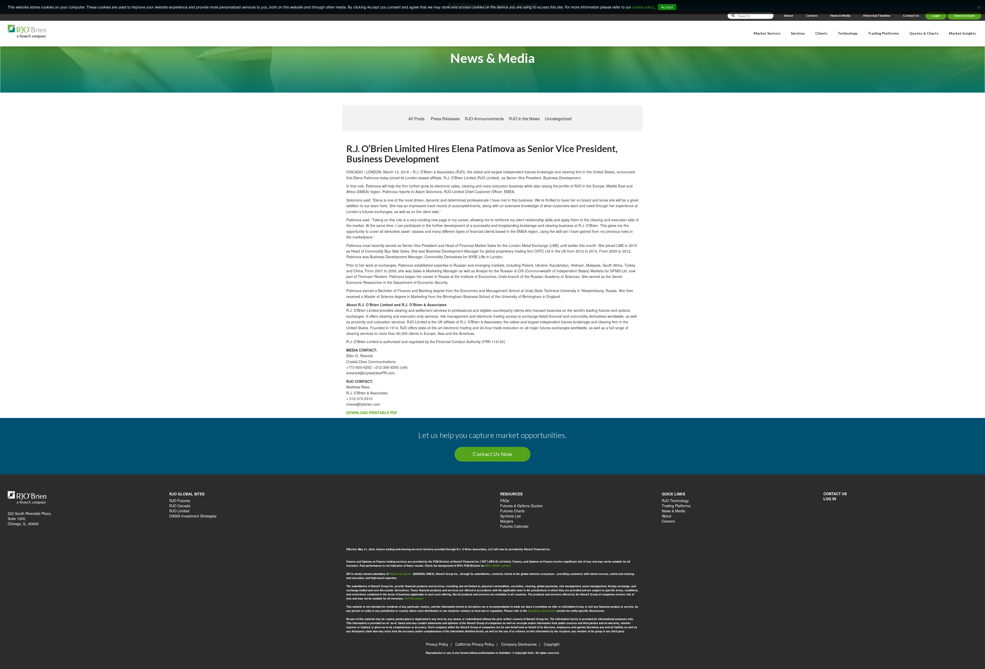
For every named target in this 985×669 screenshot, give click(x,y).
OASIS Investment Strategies (192, 515)
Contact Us (911, 15)
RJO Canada (179, 505)
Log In (829, 498)
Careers (811, 15)
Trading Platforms (676, 505)
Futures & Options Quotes (521, 505)
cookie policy (643, 7)
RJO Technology (675, 500)
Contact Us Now (492, 454)
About (788, 15)
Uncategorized (558, 119)
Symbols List (510, 515)
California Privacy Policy (474, 644)
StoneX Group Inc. (400, 574)
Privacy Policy (437, 644)
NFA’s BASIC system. (498, 565)
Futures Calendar (514, 526)
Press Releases (445, 119)
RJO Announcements (484, 119)
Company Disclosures (519, 644)
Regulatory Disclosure (542, 611)
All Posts (416, 119)
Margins (506, 521)
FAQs (504, 500)
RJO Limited (179, 510)
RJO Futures (179, 500)
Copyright (551, 644)
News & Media (840, 15)
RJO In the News (524, 119)
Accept (667, 7)
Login (936, 15)
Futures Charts (512, 510)
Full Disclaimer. (414, 598)
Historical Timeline (876, 15)
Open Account (964, 15)
